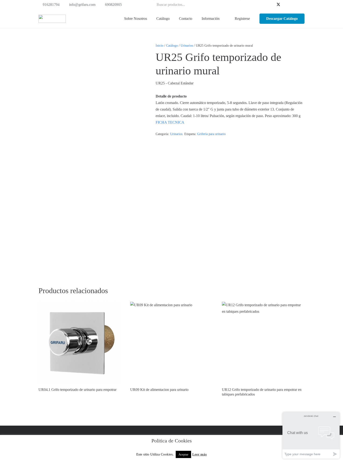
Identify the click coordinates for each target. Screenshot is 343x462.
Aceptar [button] (183, 454)
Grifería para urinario (211, 134)
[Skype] (293, 4)
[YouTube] (286, 4)
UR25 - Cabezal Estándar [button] (174, 83)
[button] (172, 18)
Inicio (159, 45)
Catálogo (172, 45)
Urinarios (187, 45)
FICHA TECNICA (170, 122)
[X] (278, 4)
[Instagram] (300, 4)
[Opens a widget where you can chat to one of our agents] (311, 435)
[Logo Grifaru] (52, 19)
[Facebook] (271, 4)
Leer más (199, 454)
